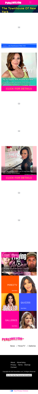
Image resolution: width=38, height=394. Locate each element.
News (12, 346)
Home (5, 45)
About (13, 362)
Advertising (21, 362)
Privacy (13, 365)
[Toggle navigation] (30, 2)
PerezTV (21, 346)
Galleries (32, 346)
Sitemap (27, 365)
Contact (14, 367)
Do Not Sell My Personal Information (19, 375)
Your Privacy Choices (21, 391)
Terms (20, 365)
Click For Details (19, 88)
